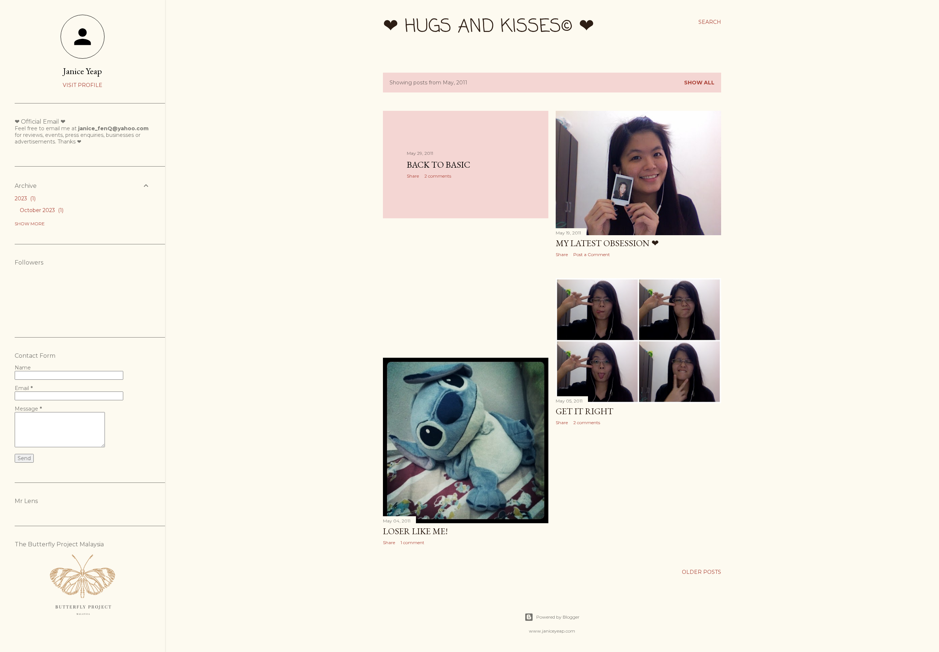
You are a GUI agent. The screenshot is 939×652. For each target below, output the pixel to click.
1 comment (412, 542)
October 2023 (41, 210)
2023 (24, 198)
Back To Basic (438, 164)
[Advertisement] (465, 288)
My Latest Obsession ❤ (607, 243)
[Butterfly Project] (82, 619)
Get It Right (584, 411)
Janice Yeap (82, 71)
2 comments (437, 176)
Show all (699, 82)
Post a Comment (591, 254)
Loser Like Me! (415, 531)
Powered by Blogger (558, 617)
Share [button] (413, 176)
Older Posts (701, 572)
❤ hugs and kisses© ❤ (488, 27)
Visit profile (82, 85)
